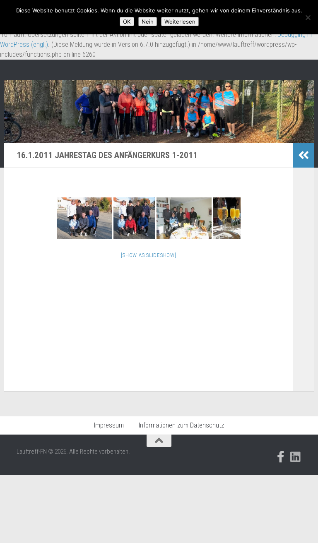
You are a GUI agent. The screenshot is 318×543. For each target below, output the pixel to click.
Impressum (109, 425)
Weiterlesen (179, 21)
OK (127, 21)
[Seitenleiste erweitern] (303, 155)
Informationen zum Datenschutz (181, 425)
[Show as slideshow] (148, 255)
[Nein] (308, 17)
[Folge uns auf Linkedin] (295, 457)
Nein (148, 21)
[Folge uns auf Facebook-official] (281, 457)
